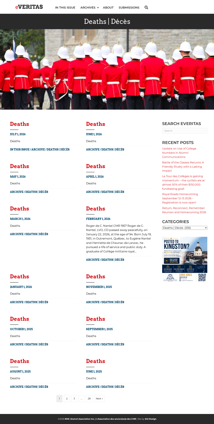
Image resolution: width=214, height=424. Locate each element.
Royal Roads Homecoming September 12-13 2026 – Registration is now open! (180, 198)
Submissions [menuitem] (129, 7)
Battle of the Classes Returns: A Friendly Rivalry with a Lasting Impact (183, 166)
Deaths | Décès (58, 149)
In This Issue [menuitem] (65, 7)
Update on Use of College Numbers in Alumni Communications (179, 153)
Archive (38, 149)
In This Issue (19, 149)
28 (89, 398)
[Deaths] (119, 233)
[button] (97, 8)
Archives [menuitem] (87, 7)
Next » (99, 398)
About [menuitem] (108, 7)
